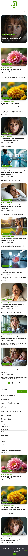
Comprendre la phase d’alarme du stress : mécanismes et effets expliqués (13, 337)
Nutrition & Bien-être (7, 101)
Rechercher (4, 389)
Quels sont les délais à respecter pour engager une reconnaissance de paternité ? (13, 370)
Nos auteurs (4, 444)
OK (14, 553)
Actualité (6, 32)
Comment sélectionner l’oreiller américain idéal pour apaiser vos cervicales (11, 206)
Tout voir (3, 452)
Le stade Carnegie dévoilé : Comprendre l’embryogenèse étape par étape (14, 272)
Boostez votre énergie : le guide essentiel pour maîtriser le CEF (14, 239)
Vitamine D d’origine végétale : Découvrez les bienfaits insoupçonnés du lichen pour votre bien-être (13, 105)
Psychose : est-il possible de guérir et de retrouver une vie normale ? (13, 139)
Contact (3, 441)
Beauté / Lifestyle (6, 302)
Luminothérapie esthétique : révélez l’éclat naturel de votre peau (12, 305)
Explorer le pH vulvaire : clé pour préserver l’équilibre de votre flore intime (12, 71)
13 (16, 382)
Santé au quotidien (6, 67)
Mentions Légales (5, 439)
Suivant (19, 383)
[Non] (26, 550)
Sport (2, 431)
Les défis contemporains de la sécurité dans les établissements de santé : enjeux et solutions (13, 37)
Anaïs (4, 40)
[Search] (25, 11)
